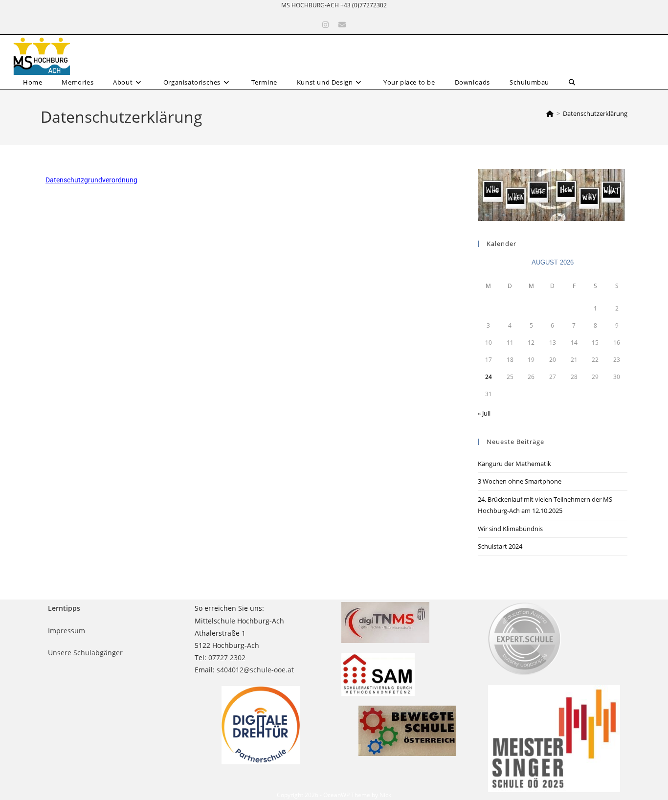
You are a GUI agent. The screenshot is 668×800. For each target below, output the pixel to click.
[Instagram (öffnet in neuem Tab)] (325, 24)
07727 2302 (226, 657)
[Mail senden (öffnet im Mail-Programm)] (342, 24)
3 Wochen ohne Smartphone (519, 481)
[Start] (550, 113)
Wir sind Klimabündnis (510, 528)
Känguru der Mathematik (514, 463)
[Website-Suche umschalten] (572, 82)
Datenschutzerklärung (595, 113)
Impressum (66, 630)
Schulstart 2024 (500, 546)
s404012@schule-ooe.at (255, 669)
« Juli (484, 413)
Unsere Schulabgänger (85, 652)
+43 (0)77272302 (363, 5)
